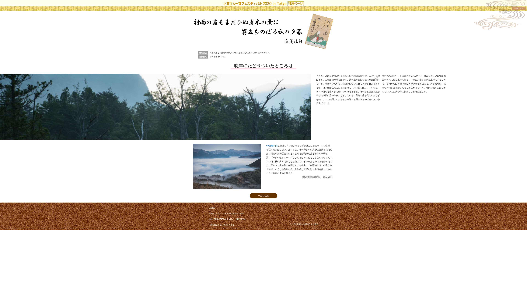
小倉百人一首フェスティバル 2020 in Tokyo (226, 214)
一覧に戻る (263, 195)
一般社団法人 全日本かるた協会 (221, 225)
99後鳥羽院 (271, 145)
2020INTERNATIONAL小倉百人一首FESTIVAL (227, 219)
